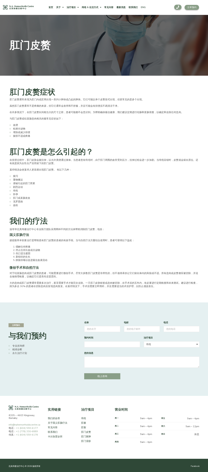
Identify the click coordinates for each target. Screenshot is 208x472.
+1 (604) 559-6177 (27, 428)
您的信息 (88, 353)
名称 (86, 322)
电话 (166, 322)
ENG (143, 7)
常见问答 (108, 7)
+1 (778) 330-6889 (27, 431)
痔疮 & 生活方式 (90, 7)
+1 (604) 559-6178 (27, 434)
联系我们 (133, 7)
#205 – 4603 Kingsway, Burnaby (22, 417)
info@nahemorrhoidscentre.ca (24, 424)
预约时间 (88, 337)
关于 (58, 7)
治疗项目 (71, 7)
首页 (51, 7)
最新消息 (121, 7)
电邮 (126, 322)
